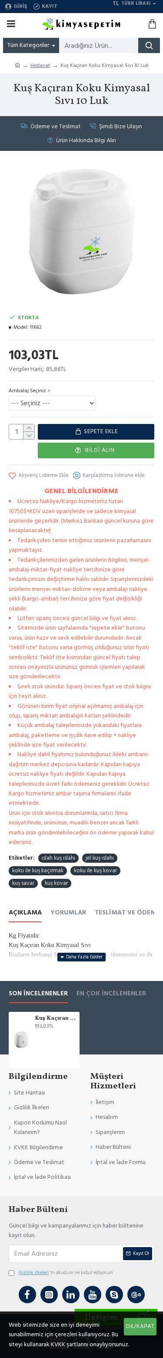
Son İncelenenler (38, 994)
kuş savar (23, 883)
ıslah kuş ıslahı (58, 858)
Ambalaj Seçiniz (27, 390)
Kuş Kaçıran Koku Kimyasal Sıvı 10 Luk (56, 1018)
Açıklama (25, 913)
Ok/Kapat (140, 1326)
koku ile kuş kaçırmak (37, 870)
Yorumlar (68, 913)
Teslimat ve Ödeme (127, 913)
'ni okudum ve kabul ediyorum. (66, 1272)
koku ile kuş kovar (95, 870)
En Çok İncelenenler (111, 994)
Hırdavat (40, 65)
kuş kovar (56, 883)
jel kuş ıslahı (100, 858)
